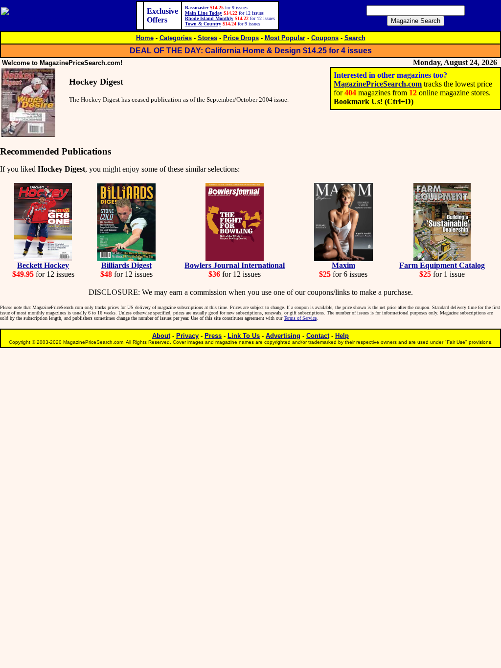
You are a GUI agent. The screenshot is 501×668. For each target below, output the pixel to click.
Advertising (283, 335)
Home (145, 38)
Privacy (187, 335)
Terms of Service (300, 318)
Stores (207, 38)
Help (342, 335)
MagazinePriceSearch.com (378, 84)
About (161, 335)
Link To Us (244, 335)
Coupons (325, 38)
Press (213, 335)
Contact (317, 335)
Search (354, 38)
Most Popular (285, 38)
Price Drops (241, 38)
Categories (175, 38)
